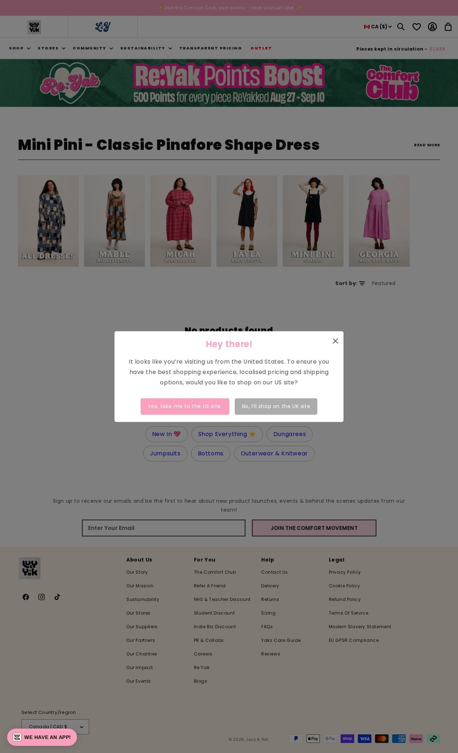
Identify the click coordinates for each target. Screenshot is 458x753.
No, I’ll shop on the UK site (276, 406)
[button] (42, 737)
